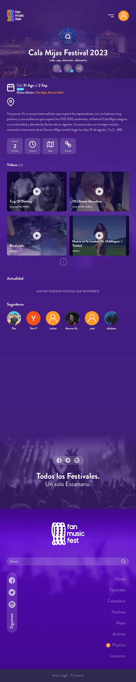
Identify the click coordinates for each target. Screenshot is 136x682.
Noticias (119, 612)
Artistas (119, 634)
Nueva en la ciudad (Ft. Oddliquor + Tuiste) (97, 243)
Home (120, 579)
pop (59, 60)
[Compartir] (79, 68)
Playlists (119, 645)
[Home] (15, 21)
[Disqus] (68, 384)
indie (52, 60)
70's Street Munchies (87, 201)
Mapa (121, 623)
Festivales (117, 590)
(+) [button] (119, 129)
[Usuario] (123, 15)
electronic (67, 60)
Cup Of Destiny (21, 201)
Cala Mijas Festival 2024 (49, 93)
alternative (81, 60)
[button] (56, 68)
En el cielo (17, 245)
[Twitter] (68, 460)
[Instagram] (77, 460)
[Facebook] (59, 460)
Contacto (118, 656)
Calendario (116, 601)
